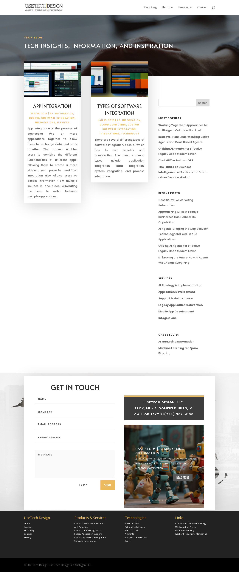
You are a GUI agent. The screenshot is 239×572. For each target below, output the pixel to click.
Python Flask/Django (135, 527)
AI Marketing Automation (176, 341)
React (127, 541)
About (166, 7)
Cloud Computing (113, 124)
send (107, 485)
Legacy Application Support (88, 533)
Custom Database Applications (89, 523)
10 (178, 500)
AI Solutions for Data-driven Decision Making (182, 172)
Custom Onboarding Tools (87, 530)
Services (183, 7)
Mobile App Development (176, 311)
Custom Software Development (90, 537)
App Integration (52, 106)
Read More (182, 477)
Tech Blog (150, 7)
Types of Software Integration (119, 109)
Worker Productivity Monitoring (191, 533)
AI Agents (129, 533)
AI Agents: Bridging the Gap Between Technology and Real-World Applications (183, 234)
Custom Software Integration (52, 118)
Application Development (176, 292)
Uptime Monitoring (184, 530)
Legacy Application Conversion (180, 305)
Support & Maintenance (175, 298)
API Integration (61, 113)
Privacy (27, 537)
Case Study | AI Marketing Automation (159, 451)
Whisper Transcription (136, 537)
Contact (202, 7)
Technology (130, 133)
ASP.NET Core (131, 530)
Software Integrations (85, 541)
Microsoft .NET (132, 523)
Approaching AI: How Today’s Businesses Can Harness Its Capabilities (178, 217)
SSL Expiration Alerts (185, 527)
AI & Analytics (81, 527)
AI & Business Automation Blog (190, 523)
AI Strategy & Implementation (179, 285)
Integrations (45, 122)
